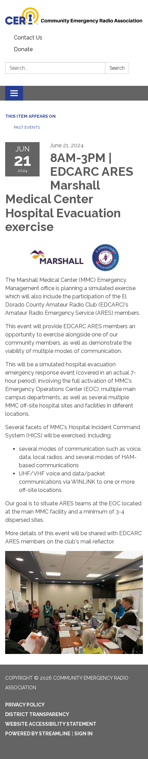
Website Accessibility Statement (50, 724)
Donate (23, 49)
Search (117, 68)
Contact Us (28, 37)
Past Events (27, 127)
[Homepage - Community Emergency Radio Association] (74, 16)
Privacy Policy (25, 705)
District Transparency (37, 714)
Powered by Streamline (38, 733)
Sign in (83, 733)
